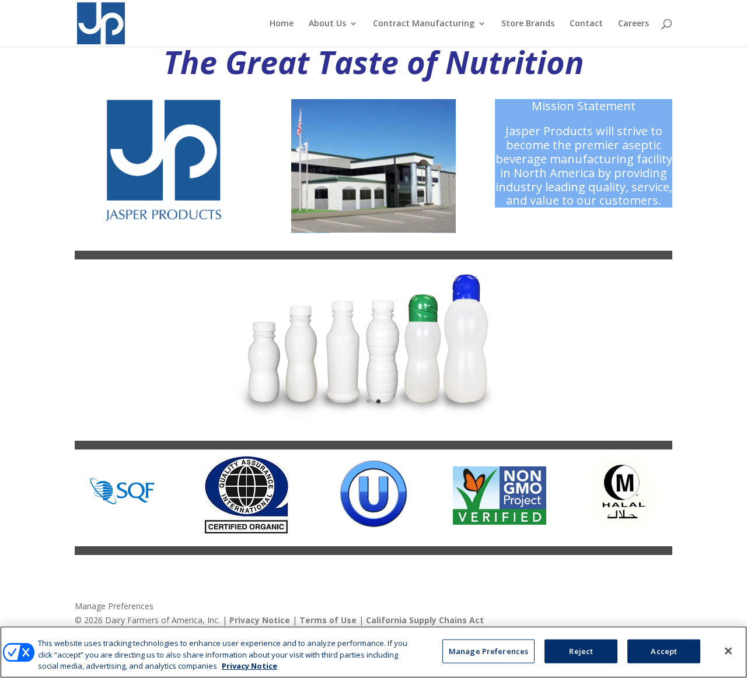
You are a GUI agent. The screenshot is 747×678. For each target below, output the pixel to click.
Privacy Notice (259, 620)
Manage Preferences (114, 607)
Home (282, 24)
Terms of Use (328, 620)
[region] (373, 652)
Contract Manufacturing (423, 24)
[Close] (728, 650)
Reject (581, 650)
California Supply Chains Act (425, 620)
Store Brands (527, 24)
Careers (633, 24)
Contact (586, 24)
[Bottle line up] (373, 421)
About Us (327, 24)
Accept (664, 650)
